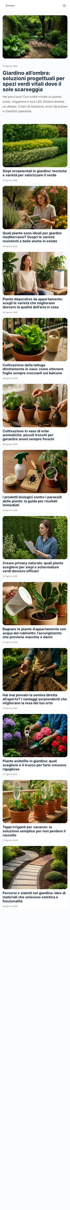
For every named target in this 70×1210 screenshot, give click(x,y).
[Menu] (64, 5)
